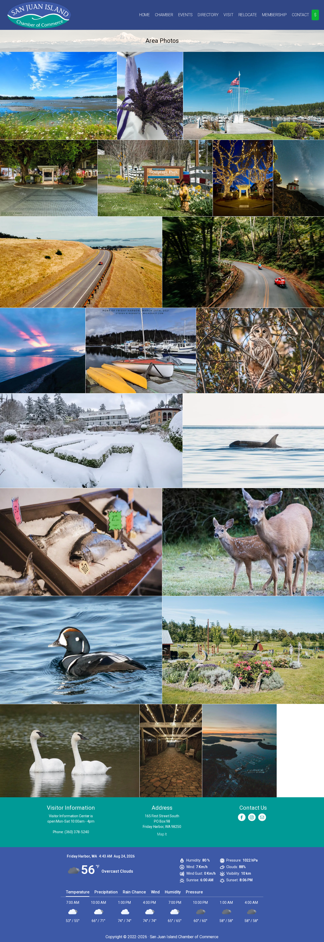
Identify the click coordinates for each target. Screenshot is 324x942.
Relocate (247, 14)
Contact (300, 14)
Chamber (164, 14)
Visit (228, 14)
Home (144, 14)
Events (185, 14)
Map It (162, 834)
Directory (208, 14)
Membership (274, 14)
